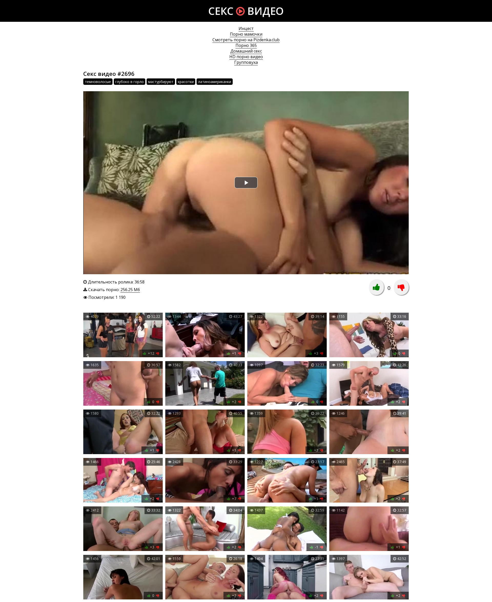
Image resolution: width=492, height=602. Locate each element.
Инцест (246, 28)
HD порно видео (246, 56)
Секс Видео (246, 11)
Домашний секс (246, 51)
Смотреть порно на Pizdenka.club (246, 40)
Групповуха (246, 62)
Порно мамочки (246, 34)
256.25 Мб (130, 289)
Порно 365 (246, 45)
